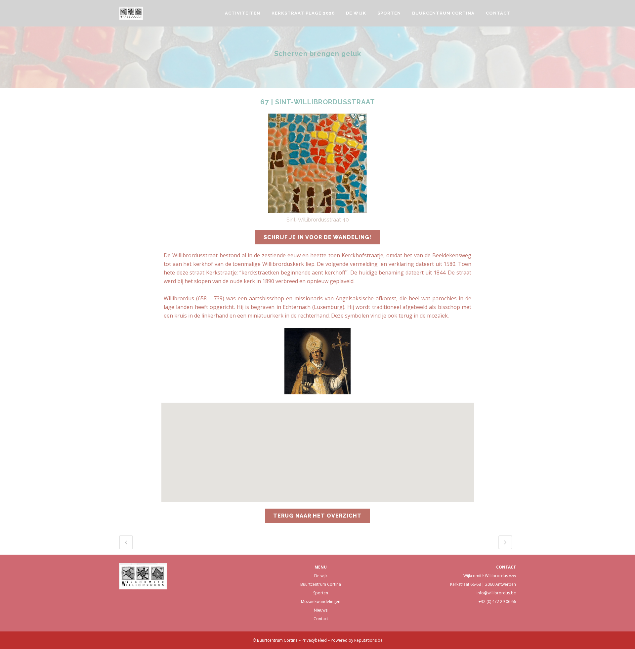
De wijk (320, 575)
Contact (321, 619)
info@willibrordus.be (496, 593)
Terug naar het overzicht (317, 516)
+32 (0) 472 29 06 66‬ (497, 601)
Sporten (320, 593)
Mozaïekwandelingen (320, 601)
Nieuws (320, 610)
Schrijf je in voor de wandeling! (317, 237)
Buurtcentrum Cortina (320, 584)
